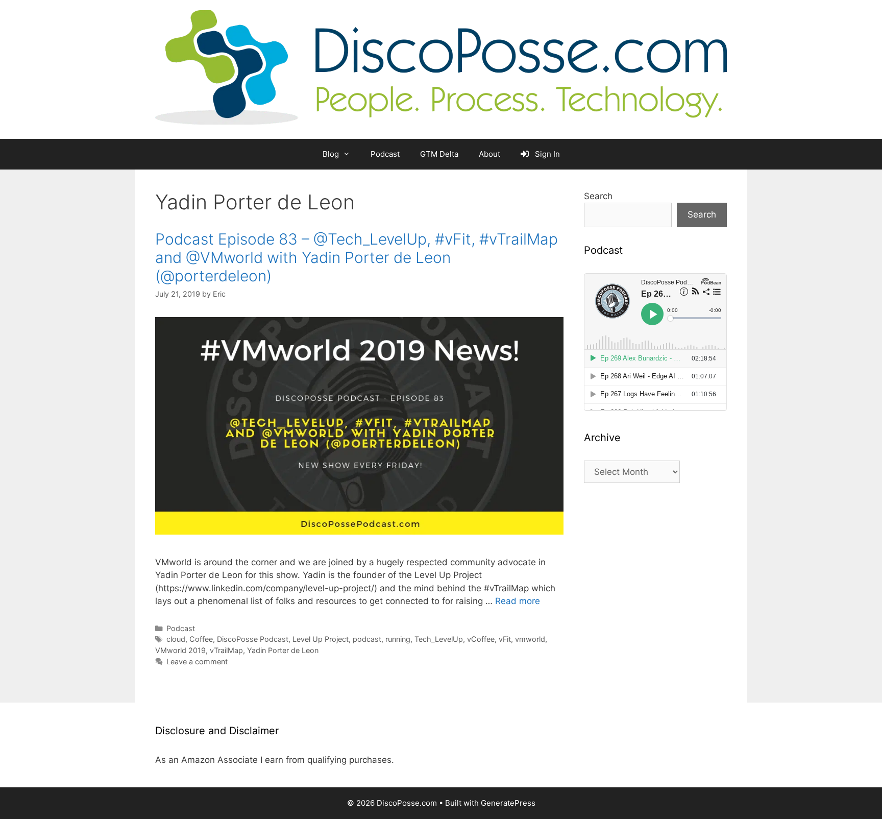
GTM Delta (439, 154)
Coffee (201, 639)
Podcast (385, 154)
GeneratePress (508, 803)
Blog (331, 154)
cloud (175, 639)
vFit (505, 639)
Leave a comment (197, 661)
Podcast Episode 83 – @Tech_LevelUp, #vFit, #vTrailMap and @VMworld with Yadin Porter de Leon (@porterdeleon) (356, 257)
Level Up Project (320, 639)
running (397, 639)
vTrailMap (226, 650)
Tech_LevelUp (438, 639)
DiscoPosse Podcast (252, 639)
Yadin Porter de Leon (282, 650)
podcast (367, 639)
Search (598, 196)
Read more (517, 601)
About (489, 154)
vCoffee (481, 639)
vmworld (530, 639)
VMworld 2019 (180, 650)
